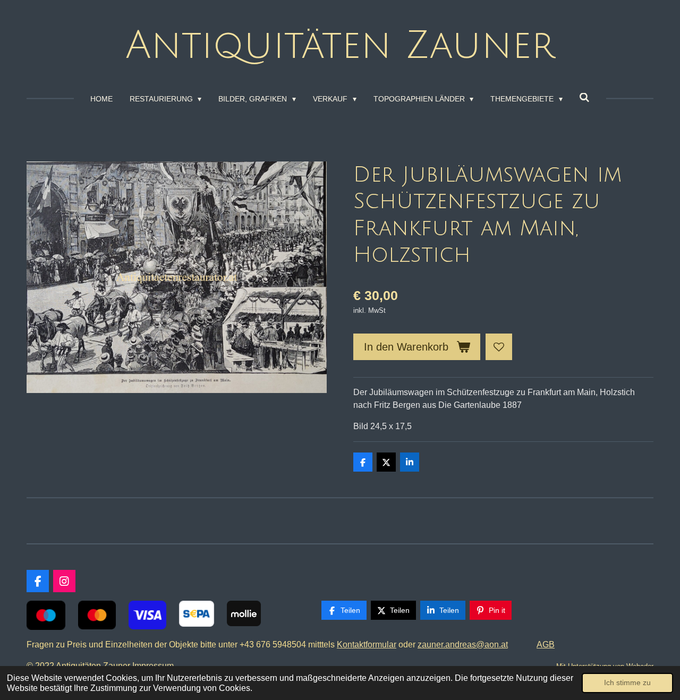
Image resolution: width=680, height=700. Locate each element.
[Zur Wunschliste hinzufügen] (499, 347)
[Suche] (585, 97)
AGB (546, 644)
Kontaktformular (366, 644)
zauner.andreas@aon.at (463, 644)
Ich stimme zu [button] (627, 682)
